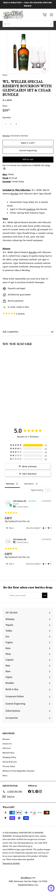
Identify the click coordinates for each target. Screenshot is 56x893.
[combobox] (28, 24)
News (5, 775)
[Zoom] (44, 69)
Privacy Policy (9, 766)
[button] (44, 528)
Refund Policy (8, 753)
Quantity (7, 118)
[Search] (51, 24)
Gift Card (6, 748)
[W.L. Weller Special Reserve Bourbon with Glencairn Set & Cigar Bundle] (18, 379)
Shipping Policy (9, 757)
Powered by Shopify (11, 863)
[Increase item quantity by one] (16, 124)
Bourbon (14, 194)
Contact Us (7, 744)
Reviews (6, 739)
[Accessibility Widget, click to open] (51, 888)
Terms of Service (10, 762)
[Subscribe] (44, 595)
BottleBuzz (26, 878)
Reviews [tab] (10, 483)
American (30, 209)
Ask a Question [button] (29, 473)
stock (12, 307)
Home (5, 75)
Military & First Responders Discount (18, 771)
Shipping (6, 136)
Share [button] (11, 528)
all (38, 229)
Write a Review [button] (29, 466)
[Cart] (44, 14)
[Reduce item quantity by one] (6, 124)
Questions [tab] (29, 483)
